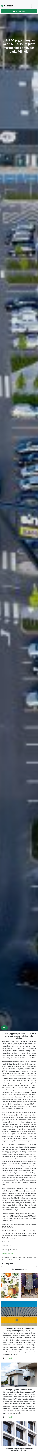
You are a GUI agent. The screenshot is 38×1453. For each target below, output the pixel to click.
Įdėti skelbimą (20, 11)
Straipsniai (9, 1358)
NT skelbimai (9, 6)
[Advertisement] (19, 28)
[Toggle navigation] (34, 6)
